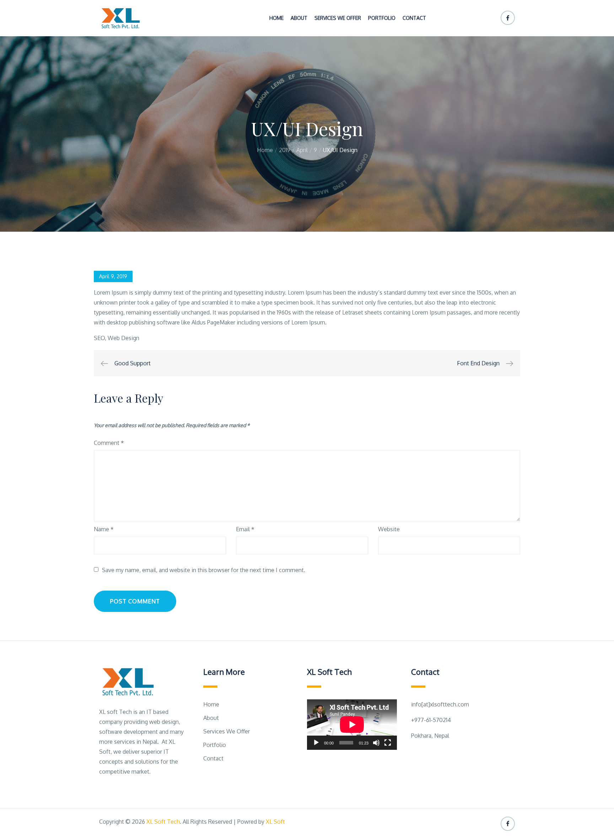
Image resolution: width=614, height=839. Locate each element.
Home (276, 18)
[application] (352, 724)
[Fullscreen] (387, 742)
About (299, 18)
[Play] (316, 742)
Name (104, 529)
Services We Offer (337, 18)
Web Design (123, 337)
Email (245, 529)
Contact (414, 18)
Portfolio (381, 18)
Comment (109, 442)
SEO (99, 337)
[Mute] (376, 742)
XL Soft (275, 821)
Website (389, 529)
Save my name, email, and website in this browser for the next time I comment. (203, 570)
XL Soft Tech (163, 821)
